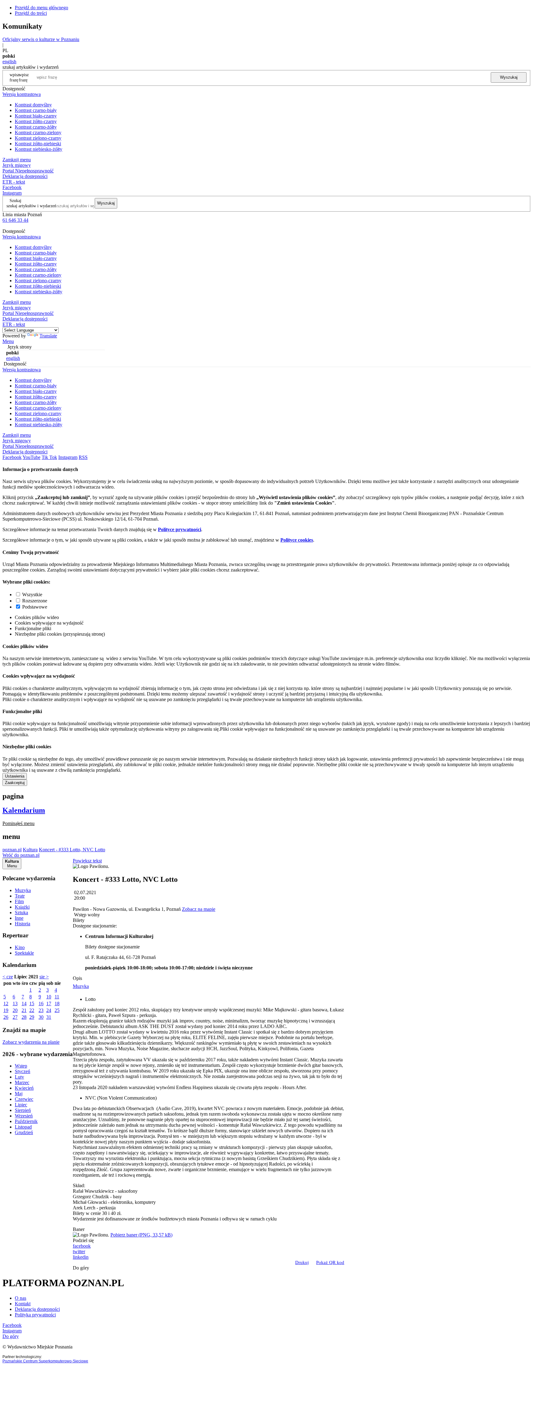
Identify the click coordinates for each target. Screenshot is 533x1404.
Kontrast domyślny (33, 104)
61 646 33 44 (15, 220)
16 (41, 1003)
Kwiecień (24, 1088)
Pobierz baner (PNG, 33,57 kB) (141, 1234)
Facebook (12, 187)
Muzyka (23, 890)
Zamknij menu (16, 159)
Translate (48, 335)
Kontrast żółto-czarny (36, 121)
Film (19, 901)
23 (41, 1010)
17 (48, 1003)
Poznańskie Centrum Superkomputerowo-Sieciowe (45, 1361)
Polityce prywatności (179, 529)
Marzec (22, 1082)
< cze (7, 976)
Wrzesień (24, 1115)
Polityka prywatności (35, 1314)
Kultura (30, 849)
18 (57, 1003)
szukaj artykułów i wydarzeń (31, 205)
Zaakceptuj (15, 782)
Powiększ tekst (87, 860)
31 (48, 1017)
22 (31, 1010)
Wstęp (21, 1065)
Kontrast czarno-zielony (38, 132)
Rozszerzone (34, 600)
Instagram (12, 193)
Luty (19, 1077)
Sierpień (23, 1110)
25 (57, 1010)
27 (15, 1017)
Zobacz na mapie (198, 909)
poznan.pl (12, 849)
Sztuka (21, 912)
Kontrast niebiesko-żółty (38, 149)
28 (24, 1017)
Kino (20, 947)
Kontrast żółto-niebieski (38, 143)
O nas (20, 1298)
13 (15, 1003)
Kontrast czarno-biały (36, 110)
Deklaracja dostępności (37, 1309)
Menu (8, 341)
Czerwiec (24, 1099)
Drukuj (302, 1262)
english (9, 61)
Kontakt (23, 1303)
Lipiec (21, 1104)
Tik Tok (49, 457)
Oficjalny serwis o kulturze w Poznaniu (40, 39)
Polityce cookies (296, 540)
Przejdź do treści (31, 13)
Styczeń (22, 1071)
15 (31, 1003)
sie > (44, 976)
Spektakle (24, 953)
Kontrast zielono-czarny (38, 138)
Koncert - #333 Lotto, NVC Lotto (72, 849)
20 (15, 1010)
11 (57, 996)
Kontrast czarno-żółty (36, 127)
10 (48, 996)
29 (31, 1017)
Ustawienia (14, 776)
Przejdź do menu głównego (41, 7)
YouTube (31, 457)
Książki (22, 907)
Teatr (20, 895)
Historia (22, 923)
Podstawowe (34, 606)
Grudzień (24, 1132)
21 (24, 1010)
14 (24, 1003)
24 (48, 1010)
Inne (19, 918)
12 (5, 1003)
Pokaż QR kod (330, 1262)
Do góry (81, 1267)
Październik (26, 1121)
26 (5, 1017)
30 (41, 1017)
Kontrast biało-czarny (36, 115)
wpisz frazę (24, 77)
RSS (83, 457)
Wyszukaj (509, 77)
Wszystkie (32, 594)
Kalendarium (23, 810)
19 (5, 1010)
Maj (19, 1093)
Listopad (23, 1126)
